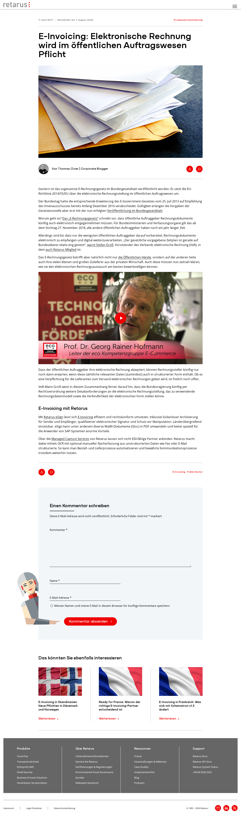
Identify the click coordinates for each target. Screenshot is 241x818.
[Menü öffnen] (235, 6)
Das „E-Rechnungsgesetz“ (80, 218)
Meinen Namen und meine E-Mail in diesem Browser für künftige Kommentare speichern (112, 606)
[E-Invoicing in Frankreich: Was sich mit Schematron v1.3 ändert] (181, 681)
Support (198, 748)
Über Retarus (85, 748)
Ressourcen (142, 748)
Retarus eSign (53, 417)
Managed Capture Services (70, 439)
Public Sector (195, 472)
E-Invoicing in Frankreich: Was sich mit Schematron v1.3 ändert (180, 706)
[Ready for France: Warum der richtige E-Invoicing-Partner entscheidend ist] (120, 681)
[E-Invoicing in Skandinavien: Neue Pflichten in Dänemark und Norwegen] (60, 681)
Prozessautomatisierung (188, 20)
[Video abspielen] (120, 318)
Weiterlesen (46, 718)
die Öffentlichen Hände (134, 257)
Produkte (23, 748)
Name (55, 581)
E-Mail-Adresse (60, 597)
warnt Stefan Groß (100, 245)
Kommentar (58, 530)
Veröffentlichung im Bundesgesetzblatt (134, 211)
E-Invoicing (85, 417)
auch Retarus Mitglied (61, 249)
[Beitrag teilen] (189, 169)
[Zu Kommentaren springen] (199, 169)
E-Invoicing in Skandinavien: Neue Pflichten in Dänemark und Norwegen (58, 706)
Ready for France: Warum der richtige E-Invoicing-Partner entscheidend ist (119, 706)
